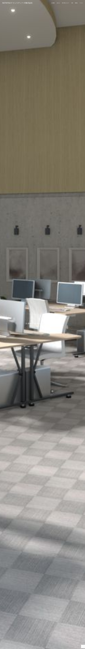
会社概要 (53, 2)
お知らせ (58, 2)
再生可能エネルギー (65, 2)
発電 (72, 2)
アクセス (81, 2)
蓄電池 (76, 2)
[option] (42, 324)
